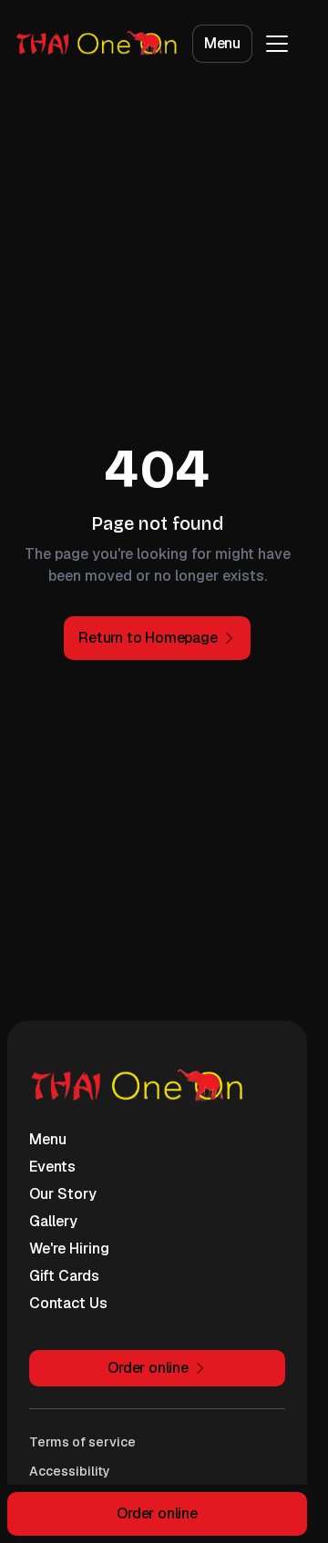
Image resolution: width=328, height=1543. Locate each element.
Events (52, 1166)
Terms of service (82, 1442)
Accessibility (69, 1471)
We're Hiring (69, 1248)
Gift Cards (64, 1275)
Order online (157, 1513)
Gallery (53, 1221)
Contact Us (68, 1303)
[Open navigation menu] (277, 43)
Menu (222, 43)
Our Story (63, 1193)
